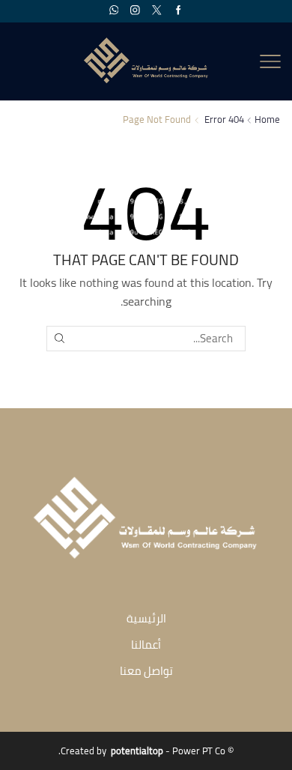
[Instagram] (135, 10)
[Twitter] (157, 10)
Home (267, 119)
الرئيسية (146, 618)
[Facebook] (178, 10)
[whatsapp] (114, 10)
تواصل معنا (146, 671)
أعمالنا (146, 644)
